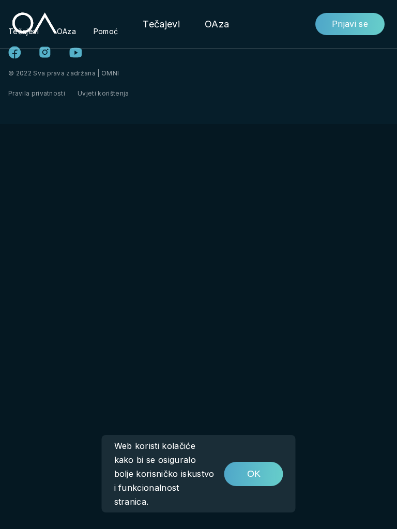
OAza (217, 24)
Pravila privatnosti (36, 93)
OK (254, 474)
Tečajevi (161, 24)
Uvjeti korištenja (103, 93)
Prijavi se (350, 24)
